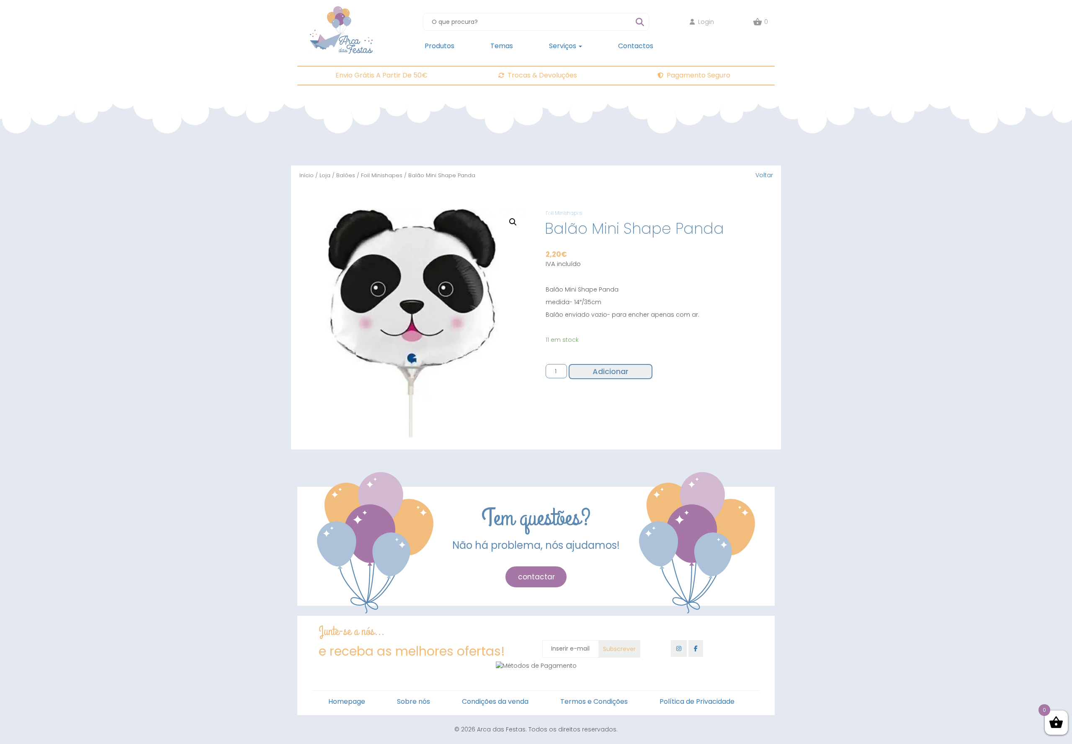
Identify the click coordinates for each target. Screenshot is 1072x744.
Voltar (764, 175)
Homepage (346, 701)
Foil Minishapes (381, 175)
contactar (536, 577)
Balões (345, 175)
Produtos (439, 46)
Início (306, 175)
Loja (325, 175)
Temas (501, 46)
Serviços (563, 46)
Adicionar (611, 371)
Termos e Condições (594, 701)
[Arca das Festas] (341, 10)
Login (706, 22)
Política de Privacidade (697, 701)
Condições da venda (495, 701)
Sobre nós (413, 701)
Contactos (635, 46)
